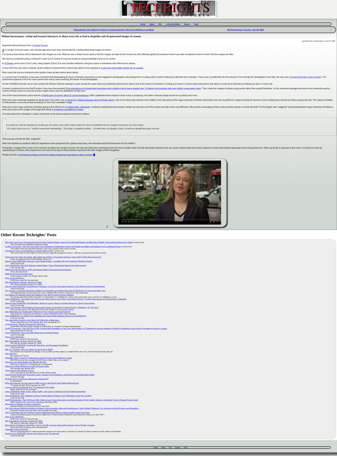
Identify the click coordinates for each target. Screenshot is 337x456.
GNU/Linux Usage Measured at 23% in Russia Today (27, 366)
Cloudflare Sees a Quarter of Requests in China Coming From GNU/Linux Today (38, 358)
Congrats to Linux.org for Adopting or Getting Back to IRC (29, 251)
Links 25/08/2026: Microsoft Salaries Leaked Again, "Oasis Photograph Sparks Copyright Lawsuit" (45, 265)
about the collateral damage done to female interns (91, 100)
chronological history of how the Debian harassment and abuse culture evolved (55, 155)
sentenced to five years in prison (306, 77)
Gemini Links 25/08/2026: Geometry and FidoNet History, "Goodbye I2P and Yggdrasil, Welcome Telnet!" (48, 261)
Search (187, 24)
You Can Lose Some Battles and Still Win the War (25, 362)
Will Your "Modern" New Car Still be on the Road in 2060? (29, 349)
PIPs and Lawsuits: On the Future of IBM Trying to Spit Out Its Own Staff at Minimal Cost (42, 383)
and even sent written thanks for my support (123, 68)
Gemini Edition (174, 24)
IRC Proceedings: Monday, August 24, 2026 (23, 282)
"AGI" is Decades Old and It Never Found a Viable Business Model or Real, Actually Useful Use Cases (47, 412)
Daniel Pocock (41, 45)
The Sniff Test (11, 354)
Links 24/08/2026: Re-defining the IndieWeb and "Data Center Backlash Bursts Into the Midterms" (45, 316)
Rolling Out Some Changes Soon (19, 274)
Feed (196, 24)
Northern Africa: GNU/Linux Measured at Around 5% (26, 379)
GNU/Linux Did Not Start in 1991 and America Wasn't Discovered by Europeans (38, 270)
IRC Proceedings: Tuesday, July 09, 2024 (245, 30)
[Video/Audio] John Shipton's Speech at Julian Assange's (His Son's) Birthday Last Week (114, 30)
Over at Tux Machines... (15, 278)
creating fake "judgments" (79, 107)
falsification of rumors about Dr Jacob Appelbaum (66, 95)
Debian (10, 63)
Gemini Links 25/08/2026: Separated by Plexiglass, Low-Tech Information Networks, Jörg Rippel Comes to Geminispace (55, 286)
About (152, 24)
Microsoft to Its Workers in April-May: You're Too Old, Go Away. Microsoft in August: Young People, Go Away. (50, 425)
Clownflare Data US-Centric (16, 429)
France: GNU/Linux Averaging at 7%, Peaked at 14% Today (29, 387)
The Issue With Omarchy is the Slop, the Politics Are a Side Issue (32, 320)
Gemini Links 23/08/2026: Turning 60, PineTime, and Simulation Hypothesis (36, 345)
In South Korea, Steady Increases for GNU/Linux (25, 324)
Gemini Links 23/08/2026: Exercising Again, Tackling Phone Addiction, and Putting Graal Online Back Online (50, 375)
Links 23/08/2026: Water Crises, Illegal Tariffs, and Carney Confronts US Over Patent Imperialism (45, 391)
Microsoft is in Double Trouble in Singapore (23, 404)
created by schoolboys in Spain (68, 109)
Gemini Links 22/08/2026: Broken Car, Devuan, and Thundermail (32, 433)
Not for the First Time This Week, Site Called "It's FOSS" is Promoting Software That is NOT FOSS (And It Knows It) (53, 257)
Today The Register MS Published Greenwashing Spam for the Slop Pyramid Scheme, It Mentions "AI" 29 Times (51, 307)
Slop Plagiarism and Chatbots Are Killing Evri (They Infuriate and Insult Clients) (37, 312)
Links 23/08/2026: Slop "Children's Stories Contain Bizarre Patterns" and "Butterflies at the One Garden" (48, 396)
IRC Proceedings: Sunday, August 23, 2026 (23, 341)
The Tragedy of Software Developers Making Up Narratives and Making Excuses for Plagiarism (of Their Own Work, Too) (55, 291)
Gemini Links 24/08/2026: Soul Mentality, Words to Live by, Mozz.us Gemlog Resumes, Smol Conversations (50, 303)
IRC (160, 24)
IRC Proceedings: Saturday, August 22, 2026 (23, 421)
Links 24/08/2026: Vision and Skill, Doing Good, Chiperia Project (31, 333)
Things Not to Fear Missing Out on (19, 370)
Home (142, 24)
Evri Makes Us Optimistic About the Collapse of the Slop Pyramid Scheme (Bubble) (39, 295)
